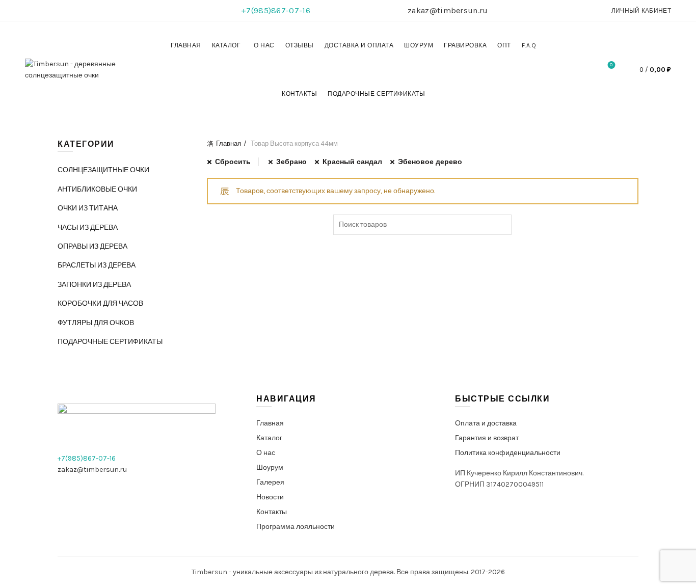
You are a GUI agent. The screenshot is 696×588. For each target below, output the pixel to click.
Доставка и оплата (359, 45)
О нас (264, 45)
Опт (504, 45)
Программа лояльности (295, 526)
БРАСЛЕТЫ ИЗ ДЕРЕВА (97, 265)
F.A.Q (529, 45)
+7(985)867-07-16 (275, 10)
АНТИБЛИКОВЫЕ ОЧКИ (97, 189)
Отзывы (299, 45)
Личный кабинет (641, 10)
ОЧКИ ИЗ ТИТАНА (88, 208)
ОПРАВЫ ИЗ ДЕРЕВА (92, 246)
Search (501, 225)
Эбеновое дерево (430, 161)
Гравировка (465, 45)
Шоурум (418, 45)
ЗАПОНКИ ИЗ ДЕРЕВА (94, 284)
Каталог (226, 45)
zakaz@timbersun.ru (448, 10)
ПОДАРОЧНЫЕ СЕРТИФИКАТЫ (376, 93)
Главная (186, 45)
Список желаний (611, 65)
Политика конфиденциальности (507, 452)
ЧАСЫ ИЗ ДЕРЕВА (88, 227)
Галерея (270, 482)
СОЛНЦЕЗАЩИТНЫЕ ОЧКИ (103, 170)
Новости (270, 497)
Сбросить (233, 161)
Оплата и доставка (486, 423)
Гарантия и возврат (487, 438)
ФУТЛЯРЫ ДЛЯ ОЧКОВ (96, 322)
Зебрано (291, 161)
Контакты (299, 93)
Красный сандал (352, 161)
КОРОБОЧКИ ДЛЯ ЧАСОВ (100, 303)
